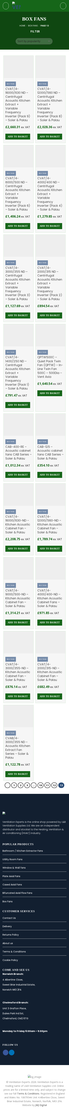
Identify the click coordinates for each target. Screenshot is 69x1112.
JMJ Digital (41, 1105)
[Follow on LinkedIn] (11, 1052)
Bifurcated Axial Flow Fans (17, 893)
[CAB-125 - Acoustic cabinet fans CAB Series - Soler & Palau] (50, 425)
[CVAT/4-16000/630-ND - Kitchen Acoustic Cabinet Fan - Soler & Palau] (18, 495)
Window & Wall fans (14, 867)
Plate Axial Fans (11, 876)
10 (40, 785)
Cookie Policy (10, 960)
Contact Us (9, 918)
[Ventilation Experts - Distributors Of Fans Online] (34, 6)
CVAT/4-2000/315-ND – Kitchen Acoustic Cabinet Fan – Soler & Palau (49, 672)
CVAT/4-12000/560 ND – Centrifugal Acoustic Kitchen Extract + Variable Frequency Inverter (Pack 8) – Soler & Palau (49, 104)
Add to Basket (18, 136)
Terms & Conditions (14, 951)
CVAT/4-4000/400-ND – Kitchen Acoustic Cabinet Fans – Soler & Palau (49, 598)
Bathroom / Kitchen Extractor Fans (23, 851)
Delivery (7, 926)
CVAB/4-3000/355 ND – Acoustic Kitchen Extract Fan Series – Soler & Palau (17, 748)
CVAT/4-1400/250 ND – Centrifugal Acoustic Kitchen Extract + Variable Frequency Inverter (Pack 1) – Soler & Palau (17, 372)
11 (47, 785)
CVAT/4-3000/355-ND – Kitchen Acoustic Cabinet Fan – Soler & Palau (17, 672)
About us (8, 943)
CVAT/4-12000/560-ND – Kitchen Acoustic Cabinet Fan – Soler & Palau (49, 524)
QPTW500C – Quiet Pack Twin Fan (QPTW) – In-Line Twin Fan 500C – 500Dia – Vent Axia (50, 367)
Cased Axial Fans (12, 884)
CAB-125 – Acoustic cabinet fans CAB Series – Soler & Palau (50, 453)
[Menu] (6, 5)
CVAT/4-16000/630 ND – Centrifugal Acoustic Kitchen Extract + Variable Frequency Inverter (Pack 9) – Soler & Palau (17, 104)
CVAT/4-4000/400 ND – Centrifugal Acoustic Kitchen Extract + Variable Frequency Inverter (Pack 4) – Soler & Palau (49, 194)
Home (22, 25)
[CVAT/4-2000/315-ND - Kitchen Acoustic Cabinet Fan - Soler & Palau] (50, 642)
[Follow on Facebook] (5, 1052)
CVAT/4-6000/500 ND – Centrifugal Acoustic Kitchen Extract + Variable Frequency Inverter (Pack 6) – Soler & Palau (17, 194)
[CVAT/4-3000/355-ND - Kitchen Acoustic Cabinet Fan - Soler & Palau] (18, 642)
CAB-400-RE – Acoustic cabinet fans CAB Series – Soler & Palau (18, 453)
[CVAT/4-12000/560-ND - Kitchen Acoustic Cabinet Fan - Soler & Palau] (50, 495)
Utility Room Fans (12, 859)
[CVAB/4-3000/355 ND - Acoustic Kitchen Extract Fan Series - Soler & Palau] (18, 716)
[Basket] (63, 6)
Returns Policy (11, 934)
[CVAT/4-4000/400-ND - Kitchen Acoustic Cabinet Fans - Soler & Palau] (50, 568)
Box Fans (33, 25)
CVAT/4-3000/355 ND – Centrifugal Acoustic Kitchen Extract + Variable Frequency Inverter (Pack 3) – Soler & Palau (17, 283)
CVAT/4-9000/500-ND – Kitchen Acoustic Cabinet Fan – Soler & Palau (17, 598)
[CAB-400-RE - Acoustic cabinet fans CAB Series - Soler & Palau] (18, 425)
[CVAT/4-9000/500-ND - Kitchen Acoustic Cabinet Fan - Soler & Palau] (18, 568)
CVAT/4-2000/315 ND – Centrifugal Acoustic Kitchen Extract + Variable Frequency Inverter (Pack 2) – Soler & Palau (49, 283)
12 (54, 785)
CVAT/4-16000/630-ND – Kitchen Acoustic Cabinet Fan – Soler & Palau (17, 524)
